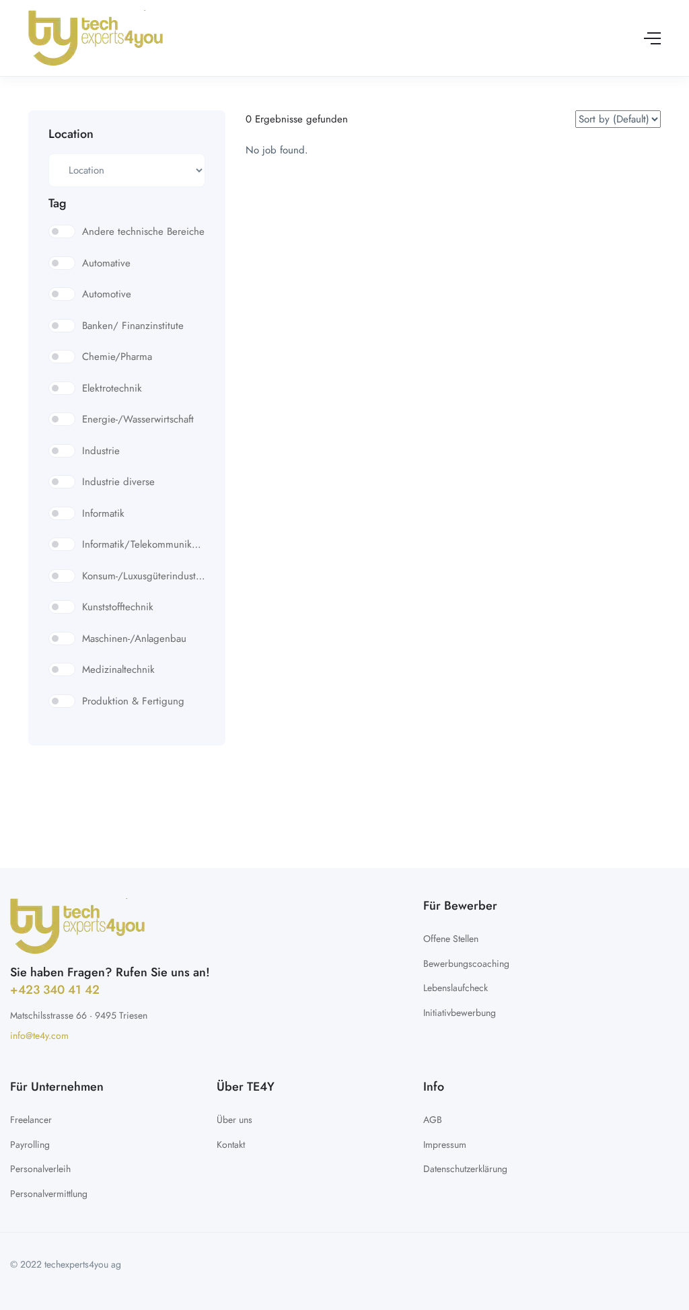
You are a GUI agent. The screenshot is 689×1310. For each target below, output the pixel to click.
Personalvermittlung (48, 1193)
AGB (432, 1119)
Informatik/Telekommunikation (143, 544)
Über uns (234, 1119)
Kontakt (231, 1144)
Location (71, 134)
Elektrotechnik (112, 388)
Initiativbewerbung (459, 1012)
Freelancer (31, 1119)
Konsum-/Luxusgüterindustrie (143, 576)
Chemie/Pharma (117, 356)
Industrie (101, 450)
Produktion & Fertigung (133, 701)
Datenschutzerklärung (465, 1168)
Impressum (444, 1144)
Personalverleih (40, 1168)
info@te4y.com (39, 1035)
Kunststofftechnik (117, 606)
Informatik (103, 513)
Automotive (106, 294)
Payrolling (30, 1144)
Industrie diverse (118, 481)
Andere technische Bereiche (143, 231)
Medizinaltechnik (118, 669)
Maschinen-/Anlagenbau (134, 638)
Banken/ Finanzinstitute (133, 325)
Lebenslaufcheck (455, 987)
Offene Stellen (450, 938)
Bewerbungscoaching (466, 963)
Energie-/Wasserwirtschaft (138, 419)
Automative (106, 263)
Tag (57, 203)
